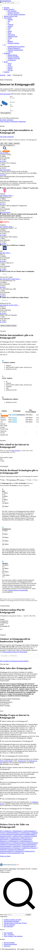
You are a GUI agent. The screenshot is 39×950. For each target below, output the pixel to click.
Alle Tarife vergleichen (7, 136)
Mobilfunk (7, 53)
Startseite (6, 7)
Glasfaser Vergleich (13, 13)
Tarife (2, 121)
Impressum (7, 946)
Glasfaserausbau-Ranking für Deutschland (14, 652)
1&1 (9, 21)
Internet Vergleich (9, 9)
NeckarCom (21, 761)
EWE (9, 28)
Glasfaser (16, 143)
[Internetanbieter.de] (9, 865)
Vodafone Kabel (12, 36)
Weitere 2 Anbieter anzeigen (8, 325)
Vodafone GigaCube (14, 58)
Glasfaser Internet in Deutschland (18, 590)
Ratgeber (6, 72)
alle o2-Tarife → (5, 153)
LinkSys (10, 67)
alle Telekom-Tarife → (7, 195)
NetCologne (11, 35)
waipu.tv (10, 51)
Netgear (10, 68)
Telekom (10, 19)
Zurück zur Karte (5, 856)
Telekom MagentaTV (14, 48)
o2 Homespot (12, 60)
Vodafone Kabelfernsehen (15, 50)
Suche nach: (3, 914)
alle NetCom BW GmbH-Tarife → (10, 279)
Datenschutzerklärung (10, 944)
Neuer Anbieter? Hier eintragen (13, 936)
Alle (2, 143)
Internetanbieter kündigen (11, 921)
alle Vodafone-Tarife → (7, 226)
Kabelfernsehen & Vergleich (16, 46)
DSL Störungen (8, 926)
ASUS (10, 63)
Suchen (28, 914)
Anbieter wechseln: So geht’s (12, 919)
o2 (8, 23)
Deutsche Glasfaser (13, 43)
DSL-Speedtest (16, 450)
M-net (9, 33)
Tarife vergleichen (5, 113)
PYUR (10, 38)
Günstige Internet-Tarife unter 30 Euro (15, 923)
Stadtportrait (22, 121)
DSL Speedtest (8, 933)
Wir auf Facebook (9, 942)
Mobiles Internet (12, 55)
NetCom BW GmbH (6, 761)
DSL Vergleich (12, 11)
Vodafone (10, 24)
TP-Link (10, 70)
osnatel (10, 31)
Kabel (10, 143)
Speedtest (7, 121)
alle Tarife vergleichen (6, 120)
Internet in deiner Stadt (10, 16)
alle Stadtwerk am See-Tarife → (9, 305)
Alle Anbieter (8, 18)
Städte (9, 75)
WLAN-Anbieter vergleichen (16, 14)
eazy (9, 40)
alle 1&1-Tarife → (5, 253)
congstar (10, 26)
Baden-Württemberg (6, 80)
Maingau (10, 41)
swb (9, 29)
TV (5, 45)
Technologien (14, 121)
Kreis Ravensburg (5, 94)
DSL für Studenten (9, 924)
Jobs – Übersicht (9, 934)
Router (6, 62)
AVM (9, 65)
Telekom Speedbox (13, 56)
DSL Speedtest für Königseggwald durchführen (14, 661)
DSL (6, 143)
